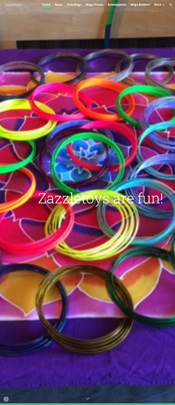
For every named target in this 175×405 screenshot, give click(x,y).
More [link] (157, 4)
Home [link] (46, 4)
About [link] (59, 4)
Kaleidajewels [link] (117, 4)
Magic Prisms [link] (94, 4)
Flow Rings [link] (74, 4)
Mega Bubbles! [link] (140, 4)
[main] (101, 197)
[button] (171, 5)
